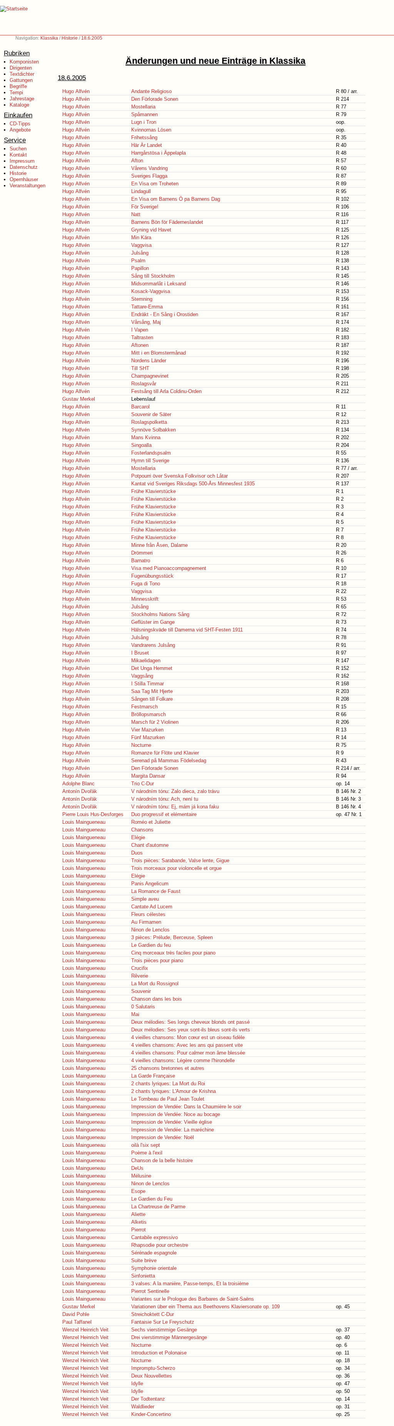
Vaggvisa (141, 245)
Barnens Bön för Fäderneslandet (167, 222)
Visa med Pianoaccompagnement (168, 568)
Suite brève (144, 1260)
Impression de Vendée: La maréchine (172, 1130)
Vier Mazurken (147, 730)
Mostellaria (143, 107)
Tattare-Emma (147, 307)
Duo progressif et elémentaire (164, 814)
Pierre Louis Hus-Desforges (93, 814)
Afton (137, 160)
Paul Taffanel (77, 1322)
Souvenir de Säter (151, 414)
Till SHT (140, 368)
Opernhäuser (24, 179)
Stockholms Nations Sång (160, 614)
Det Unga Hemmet (151, 668)
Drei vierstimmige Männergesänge (169, 1337)
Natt (135, 214)
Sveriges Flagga (149, 176)
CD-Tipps (20, 124)
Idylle (137, 1383)
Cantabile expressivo (154, 1237)
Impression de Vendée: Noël (162, 1137)
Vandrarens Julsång (153, 645)
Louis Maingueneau (83, 822)
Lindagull (141, 191)
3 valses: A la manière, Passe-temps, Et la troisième (190, 1283)
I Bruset (140, 653)
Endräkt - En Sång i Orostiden (164, 314)
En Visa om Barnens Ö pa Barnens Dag (175, 199)
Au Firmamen (146, 922)
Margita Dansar (148, 776)
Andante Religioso (151, 91)
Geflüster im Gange (153, 622)
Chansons (142, 830)
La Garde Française (153, 1076)
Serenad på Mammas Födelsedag (168, 760)
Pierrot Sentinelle (150, 1291)
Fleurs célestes (148, 914)
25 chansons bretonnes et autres (167, 1068)
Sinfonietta (143, 1276)
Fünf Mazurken (148, 737)
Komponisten (24, 62)
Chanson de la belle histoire (162, 1160)
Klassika (49, 38)
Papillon (140, 268)
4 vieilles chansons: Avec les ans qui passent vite (187, 1045)
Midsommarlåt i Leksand (158, 284)
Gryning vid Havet (151, 230)
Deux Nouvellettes (151, 1376)
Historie (70, 38)
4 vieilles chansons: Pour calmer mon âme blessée (188, 1053)
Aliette (138, 1214)
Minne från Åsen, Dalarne (159, 545)
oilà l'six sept (145, 1145)
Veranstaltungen (27, 185)
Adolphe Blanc (78, 783)
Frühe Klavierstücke (153, 491)
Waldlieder (142, 1406)
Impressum (22, 161)
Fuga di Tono (145, 583)
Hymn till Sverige (150, 460)
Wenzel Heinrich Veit (85, 1330)
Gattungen (21, 80)
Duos (137, 853)
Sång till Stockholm (153, 276)
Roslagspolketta (149, 422)
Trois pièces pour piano (157, 960)
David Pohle (75, 1314)
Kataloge (19, 105)
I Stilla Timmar (147, 683)
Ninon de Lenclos (150, 930)
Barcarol (140, 407)
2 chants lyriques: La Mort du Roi (168, 1083)
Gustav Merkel (78, 399)
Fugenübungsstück (152, 576)
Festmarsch (144, 707)
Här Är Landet (146, 145)
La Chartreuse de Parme (158, 1206)
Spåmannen (144, 114)
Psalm (138, 260)
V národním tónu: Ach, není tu (164, 799)
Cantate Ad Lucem (151, 907)
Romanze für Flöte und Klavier (165, 753)
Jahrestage (22, 99)
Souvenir (141, 991)
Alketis (139, 1222)
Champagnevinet (150, 376)
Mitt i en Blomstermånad (158, 353)
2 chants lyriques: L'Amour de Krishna (173, 1091)
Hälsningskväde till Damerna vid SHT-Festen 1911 (187, 630)
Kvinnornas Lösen (151, 130)
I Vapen (139, 330)
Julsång (140, 253)
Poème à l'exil (146, 1153)
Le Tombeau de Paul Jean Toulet (167, 1099)
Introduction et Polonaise (159, 1353)
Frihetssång (144, 137)
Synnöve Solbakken (153, 430)
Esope (138, 1191)
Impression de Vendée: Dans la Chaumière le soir (186, 1106)
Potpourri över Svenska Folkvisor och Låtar (179, 476)
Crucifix (139, 968)
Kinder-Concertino (151, 1414)
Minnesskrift (145, 599)
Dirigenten (21, 68)
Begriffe (18, 86)
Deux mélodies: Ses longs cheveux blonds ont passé (190, 1022)
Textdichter (22, 74)
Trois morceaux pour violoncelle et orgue (176, 868)
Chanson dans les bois (156, 999)
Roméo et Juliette (150, 822)
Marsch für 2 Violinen (155, 722)
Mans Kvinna (145, 437)
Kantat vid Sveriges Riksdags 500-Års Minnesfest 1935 (193, 483)
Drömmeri (142, 553)
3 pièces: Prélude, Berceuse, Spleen (172, 937)
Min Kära (141, 237)
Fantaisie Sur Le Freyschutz (162, 1322)
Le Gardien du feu (151, 945)
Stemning (141, 299)
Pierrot (138, 1230)
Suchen (18, 149)
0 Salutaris (143, 1007)
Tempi (16, 92)
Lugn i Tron (143, 122)
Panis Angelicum (150, 883)
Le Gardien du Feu (151, 1199)
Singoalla (141, 445)
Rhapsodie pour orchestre (159, 1245)
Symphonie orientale (154, 1268)
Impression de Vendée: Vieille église (171, 1122)
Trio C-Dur (142, 783)
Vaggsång (142, 676)
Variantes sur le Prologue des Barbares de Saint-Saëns (192, 1299)
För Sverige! (145, 207)
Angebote (20, 130)
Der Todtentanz (148, 1399)
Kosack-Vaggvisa (150, 291)
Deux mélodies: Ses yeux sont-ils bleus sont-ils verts (190, 1030)
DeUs (137, 1168)
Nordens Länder (148, 360)
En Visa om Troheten (155, 184)
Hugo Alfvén (76, 91)
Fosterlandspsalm (151, 453)
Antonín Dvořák (79, 791)
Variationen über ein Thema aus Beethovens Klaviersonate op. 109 (205, 1306)
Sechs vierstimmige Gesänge (164, 1330)
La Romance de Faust (155, 891)
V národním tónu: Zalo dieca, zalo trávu (175, 791)
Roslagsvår (143, 383)
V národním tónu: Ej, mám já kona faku (175, 807)
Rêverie (139, 976)
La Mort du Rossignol (155, 983)
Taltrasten (142, 337)
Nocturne (141, 745)
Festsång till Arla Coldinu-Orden (166, 391)
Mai (135, 1014)
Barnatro (140, 560)
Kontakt (18, 155)
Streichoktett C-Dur (152, 1314)
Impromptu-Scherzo (153, 1368)
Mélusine (141, 1176)
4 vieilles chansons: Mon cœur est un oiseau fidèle (188, 1037)
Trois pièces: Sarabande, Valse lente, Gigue (180, 860)
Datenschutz (24, 167)
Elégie (138, 837)
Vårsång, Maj (146, 322)
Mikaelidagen (145, 660)
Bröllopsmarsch (148, 714)
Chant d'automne (150, 845)
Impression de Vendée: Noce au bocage (175, 1114)
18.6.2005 (91, 38)
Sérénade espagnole (154, 1253)
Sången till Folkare (152, 699)
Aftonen (140, 345)
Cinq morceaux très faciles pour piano (173, 953)
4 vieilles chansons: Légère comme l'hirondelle (183, 1060)
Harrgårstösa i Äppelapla (158, 153)
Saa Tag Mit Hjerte (152, 691)
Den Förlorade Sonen (154, 99)
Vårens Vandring (149, 168)
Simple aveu (145, 899)
